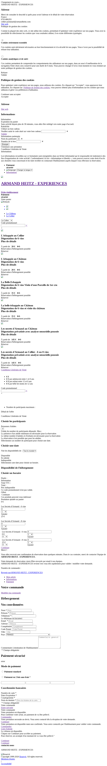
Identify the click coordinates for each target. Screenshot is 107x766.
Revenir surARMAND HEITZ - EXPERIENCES (22, 572)
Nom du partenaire (8, 139)
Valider (4, 134)
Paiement (10, 582)
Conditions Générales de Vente (13, 370)
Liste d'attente (6, 729)
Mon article (11, 577)
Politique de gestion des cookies (36, 87)
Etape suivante (7, 707)
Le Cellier (10, 216)
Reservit (22, 757)
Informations (11, 172)
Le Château (11, 213)
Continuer (5, 548)
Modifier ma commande (11, 593)
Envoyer (5, 144)
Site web (4, 24)
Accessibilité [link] (6, 764)
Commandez (6, 717)
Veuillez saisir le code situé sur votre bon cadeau (21, 131)
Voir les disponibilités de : (11, 451)
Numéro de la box (8, 141)
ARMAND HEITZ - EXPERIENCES (34, 183)
